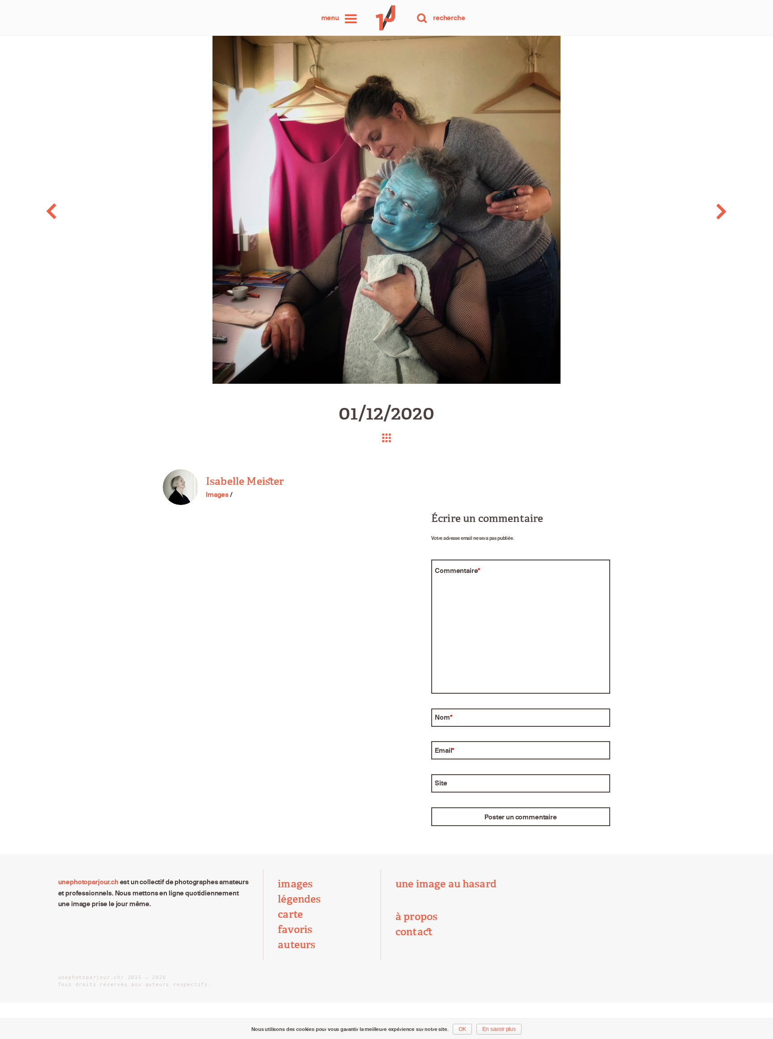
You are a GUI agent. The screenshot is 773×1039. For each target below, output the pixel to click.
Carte (290, 914)
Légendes (299, 899)
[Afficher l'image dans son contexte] (386, 438)
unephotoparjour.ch (88, 882)
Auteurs (296, 944)
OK (462, 1029)
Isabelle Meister (245, 481)
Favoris (295, 929)
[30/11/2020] (76, 211)
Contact (414, 931)
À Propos (416, 916)
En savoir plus (499, 1029)
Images (217, 494)
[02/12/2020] (696, 211)
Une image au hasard (446, 884)
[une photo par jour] (386, 18)
